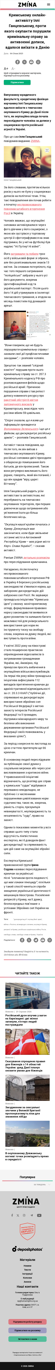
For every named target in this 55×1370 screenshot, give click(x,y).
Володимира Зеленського (21, 429)
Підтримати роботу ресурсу (27, 1321)
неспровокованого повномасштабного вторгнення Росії (24, 209)
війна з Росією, (10, 924)
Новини (27, 1265)
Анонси (27, 1281)
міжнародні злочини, (25, 924)
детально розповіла (37, 557)
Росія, (43, 929)
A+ (6, 68)
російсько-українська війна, (29, 929)
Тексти (27, 1269)
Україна (40, 934)
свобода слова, (10, 934)
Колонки (27, 1277)
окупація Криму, (40, 924)
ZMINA (35, 141)
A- (13, 68)
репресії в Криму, (11, 929)
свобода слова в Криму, (26, 934)
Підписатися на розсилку (28, 1330)
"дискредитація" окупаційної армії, (27, 919)
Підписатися (17, 82)
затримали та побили (24, 254)
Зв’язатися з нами (27, 1339)
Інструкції (27, 1273)
